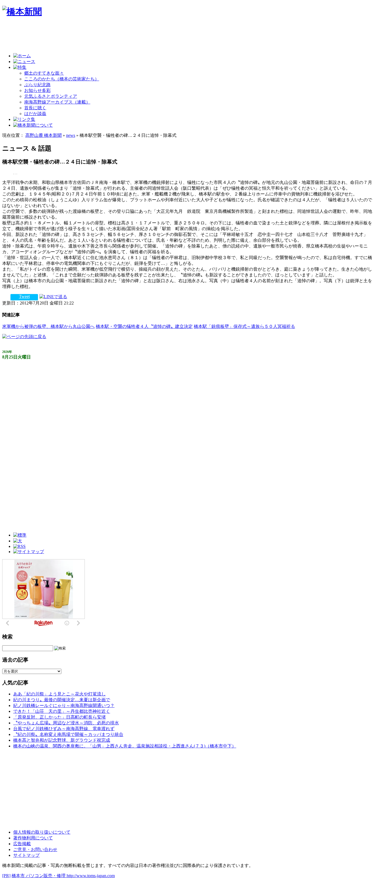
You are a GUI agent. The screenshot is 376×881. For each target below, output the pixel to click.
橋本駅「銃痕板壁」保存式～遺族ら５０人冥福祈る (244, 326)
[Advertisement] (102, 36)
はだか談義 (35, 113)
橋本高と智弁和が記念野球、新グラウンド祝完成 (61, 740)
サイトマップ (26, 855)
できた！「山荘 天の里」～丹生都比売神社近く (61, 711)
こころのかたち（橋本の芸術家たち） (61, 79)
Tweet (24, 296)
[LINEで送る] (53, 296)
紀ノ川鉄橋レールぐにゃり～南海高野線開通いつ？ (64, 705)
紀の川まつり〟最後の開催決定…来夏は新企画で (61, 699)
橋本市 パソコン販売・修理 (39, 875)
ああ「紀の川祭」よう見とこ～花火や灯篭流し (59, 694)
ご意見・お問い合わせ (35, 849)
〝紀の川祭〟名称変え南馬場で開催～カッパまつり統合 (68, 734)
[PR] (6, 875)
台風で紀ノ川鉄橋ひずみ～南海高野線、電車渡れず (64, 728)
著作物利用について (33, 838)
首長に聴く (35, 107)
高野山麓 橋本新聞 (43, 135)
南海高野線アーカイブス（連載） (57, 102)
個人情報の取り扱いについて (41, 832)
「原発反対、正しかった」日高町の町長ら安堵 (59, 717)
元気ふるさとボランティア (50, 96)
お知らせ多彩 (37, 90)
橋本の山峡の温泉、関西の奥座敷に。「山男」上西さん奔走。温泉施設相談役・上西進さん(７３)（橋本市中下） (124, 746)
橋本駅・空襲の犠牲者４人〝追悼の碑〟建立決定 (144, 326)
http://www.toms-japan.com (91, 875)
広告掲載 (22, 843)
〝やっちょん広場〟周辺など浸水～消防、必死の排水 (66, 722)
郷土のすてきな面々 (44, 73)
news (70, 135)
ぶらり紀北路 (37, 84)
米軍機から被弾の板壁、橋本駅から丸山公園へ (48, 326)
